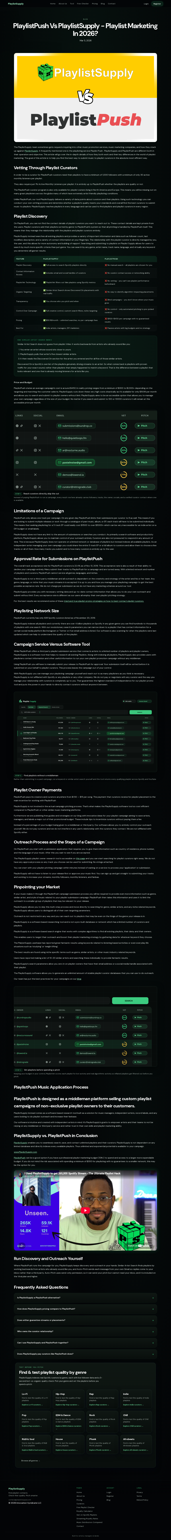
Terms (139, 1496)
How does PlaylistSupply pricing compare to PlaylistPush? (46, 1309)
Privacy (140, 1492)
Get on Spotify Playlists (87, 1515)
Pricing (95, 4)
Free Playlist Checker (86, 1507)
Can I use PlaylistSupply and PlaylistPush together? (42, 1342)
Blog (103, 4)
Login (146, 4)
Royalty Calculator (85, 1511)
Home (53, 4)
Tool (72, 4)
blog (79, 978)
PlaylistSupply (16, 3)
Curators (80, 1504)
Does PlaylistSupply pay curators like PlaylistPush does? (45, 1354)
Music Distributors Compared (89, 1522)
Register (157, 4)
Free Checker (83, 4)
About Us (63, 4)
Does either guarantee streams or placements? (41, 1320)
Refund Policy (142, 1500)
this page (80, 858)
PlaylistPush (19, 1157)
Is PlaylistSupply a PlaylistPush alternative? (38, 1297)
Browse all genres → (30, 1460)
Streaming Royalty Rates (87, 1518)
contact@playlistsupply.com (20, 1500)
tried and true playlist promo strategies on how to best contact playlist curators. (104, 601)
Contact (111, 4)
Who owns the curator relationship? (35, 1331)
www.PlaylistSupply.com (25, 1152)
